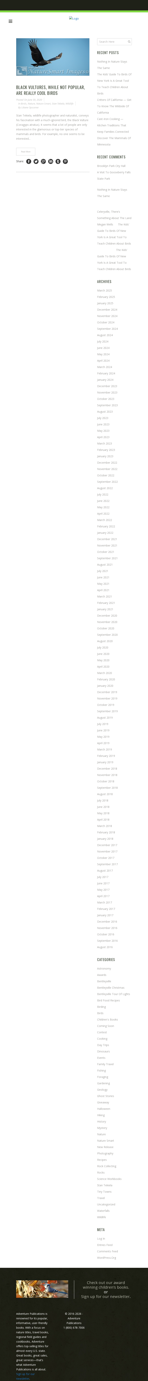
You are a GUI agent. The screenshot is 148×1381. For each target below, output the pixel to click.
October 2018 (105, 781)
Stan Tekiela (58, 103)
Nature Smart (43, 103)
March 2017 (104, 902)
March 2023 (104, 443)
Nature (31, 103)
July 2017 (102, 877)
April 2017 (103, 896)
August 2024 (105, 335)
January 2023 (105, 456)
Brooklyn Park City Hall (111, 166)
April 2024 (103, 360)
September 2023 (107, 405)
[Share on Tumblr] (58, 161)
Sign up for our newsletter (105, 1296)
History (101, 1121)
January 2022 (105, 533)
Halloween (103, 1109)
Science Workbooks (109, 1179)
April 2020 (103, 666)
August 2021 (105, 564)
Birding (101, 1007)
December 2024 (107, 309)
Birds (24, 103)
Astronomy (104, 968)
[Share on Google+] (43, 161)
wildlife (69, 103)
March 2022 (104, 520)
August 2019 (105, 717)
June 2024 (103, 348)
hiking (101, 1115)
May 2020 (103, 660)
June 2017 (103, 883)
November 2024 (107, 316)
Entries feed (105, 1245)
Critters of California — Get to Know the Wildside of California (114, 106)
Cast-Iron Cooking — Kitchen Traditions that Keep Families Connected (113, 125)
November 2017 (107, 851)
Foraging (102, 1077)
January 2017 (105, 915)
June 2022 (103, 501)
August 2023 (105, 411)
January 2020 (105, 686)
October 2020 (105, 628)
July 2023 (102, 418)
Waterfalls (103, 1211)
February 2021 (106, 603)
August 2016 (105, 947)
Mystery (102, 1128)
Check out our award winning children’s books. (106, 1285)
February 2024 (106, 373)
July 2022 (102, 494)
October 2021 (105, 552)
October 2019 (105, 705)
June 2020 (103, 654)
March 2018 (104, 826)
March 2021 (104, 596)
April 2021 (103, 590)
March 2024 (104, 367)
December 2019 (107, 692)
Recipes (102, 1160)
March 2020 (104, 673)
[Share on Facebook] (28, 161)
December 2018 (107, 768)
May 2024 (103, 354)
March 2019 (104, 749)
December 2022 (107, 462)
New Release (105, 1147)
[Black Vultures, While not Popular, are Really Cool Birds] (52, 57)
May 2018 (103, 813)
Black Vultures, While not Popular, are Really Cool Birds (50, 90)
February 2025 (106, 297)
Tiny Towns (104, 1191)
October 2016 (105, 934)
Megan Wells (105, 224)
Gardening (103, 1083)
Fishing (101, 1070)
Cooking (102, 1038)
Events (101, 1058)
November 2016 (107, 928)
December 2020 (107, 615)
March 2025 (104, 290)
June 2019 (103, 730)
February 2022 (106, 526)
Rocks (101, 1172)
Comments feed (107, 1251)
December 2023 (107, 386)
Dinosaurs (103, 1051)
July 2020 (102, 647)
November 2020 (107, 622)
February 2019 (106, 756)
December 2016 (107, 921)
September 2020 (107, 635)
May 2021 (103, 584)
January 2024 (105, 380)
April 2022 (103, 513)
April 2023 (103, 437)
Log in (101, 1238)
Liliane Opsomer (30, 107)
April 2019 (103, 743)
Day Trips (103, 1045)
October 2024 (105, 322)
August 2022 (105, 488)
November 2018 (107, 775)
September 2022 (107, 482)
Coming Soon (105, 1026)
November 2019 (107, 698)
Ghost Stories (105, 1096)
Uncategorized (106, 1204)
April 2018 (103, 819)
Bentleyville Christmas (110, 987)
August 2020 (105, 641)
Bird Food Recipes (108, 1000)
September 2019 (107, 711)
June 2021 (103, 577)
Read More (25, 151)
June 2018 (103, 807)
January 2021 (105, 609)
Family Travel (105, 1064)
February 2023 (106, 450)
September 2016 (107, 940)
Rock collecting (106, 1166)
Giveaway (103, 1102)
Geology (102, 1089)
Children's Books (107, 1019)
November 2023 (107, 392)
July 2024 (102, 341)
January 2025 (105, 303)
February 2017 (106, 909)
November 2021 (107, 545)
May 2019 (103, 737)
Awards (101, 975)
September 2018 (107, 788)
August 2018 (105, 794)
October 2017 (105, 858)
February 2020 (106, 679)
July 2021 (102, 571)
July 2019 (102, 724)
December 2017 (107, 845)
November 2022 (107, 469)
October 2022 (105, 475)
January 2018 (105, 838)
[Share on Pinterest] (65, 161)
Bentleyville (104, 981)
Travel (101, 1198)
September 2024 (107, 329)
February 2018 (106, 832)
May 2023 (103, 431)
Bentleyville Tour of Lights (113, 994)
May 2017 (103, 889)
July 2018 (102, 800)
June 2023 (103, 424)
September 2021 (107, 558)
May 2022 (103, 507)
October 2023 (105, 399)
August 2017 (105, 870)
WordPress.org (106, 1257)
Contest (102, 1032)
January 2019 (105, 762)
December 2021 (107, 539)
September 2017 (107, 864)
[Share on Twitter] (36, 161)
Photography (105, 1153)
